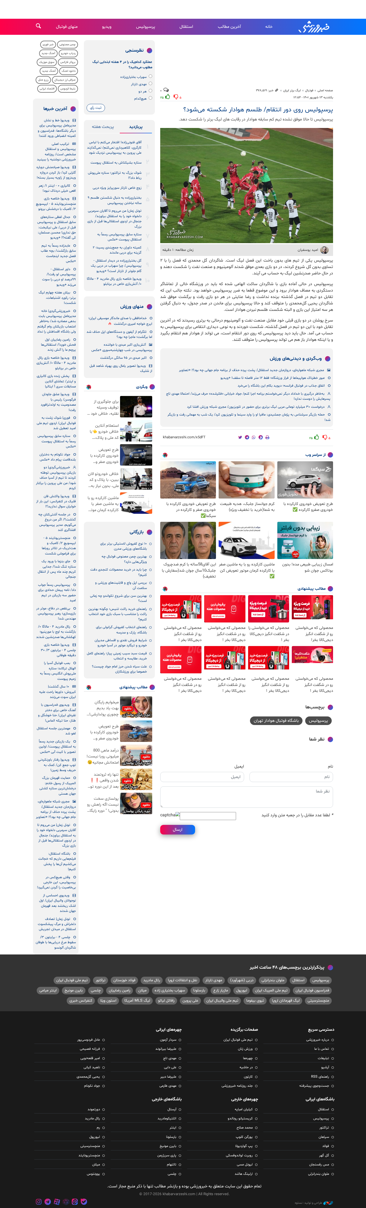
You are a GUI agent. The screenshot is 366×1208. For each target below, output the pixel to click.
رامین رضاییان (119, 990)
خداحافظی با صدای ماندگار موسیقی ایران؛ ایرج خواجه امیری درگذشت (120, 321)
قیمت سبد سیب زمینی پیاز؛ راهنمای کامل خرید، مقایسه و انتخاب (117, 656)
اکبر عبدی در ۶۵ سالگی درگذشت (123, 358)
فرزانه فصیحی (90, 1049)
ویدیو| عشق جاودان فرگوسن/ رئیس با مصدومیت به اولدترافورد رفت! (58, 402)
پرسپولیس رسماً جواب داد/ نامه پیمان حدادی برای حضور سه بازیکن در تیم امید (57, 593)
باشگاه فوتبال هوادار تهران (276, 721)
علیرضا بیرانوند (165, 1049)
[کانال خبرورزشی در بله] (83, 1202)
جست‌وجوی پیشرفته (314, 1086)
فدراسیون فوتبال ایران (312, 990)
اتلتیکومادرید (167, 1118)
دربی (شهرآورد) (241, 980)
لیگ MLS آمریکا (137, 1000)
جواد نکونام (92, 1086)
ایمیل (239, 766)
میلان (142, 990)
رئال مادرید (151, 980)
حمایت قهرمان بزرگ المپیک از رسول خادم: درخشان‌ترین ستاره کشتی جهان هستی (57, 786)
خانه (268, 27)
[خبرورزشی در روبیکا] (65, 1202)
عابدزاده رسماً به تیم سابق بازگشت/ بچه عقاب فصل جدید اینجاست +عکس (58, 253)
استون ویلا (108, 1000)
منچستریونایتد (89, 1155)
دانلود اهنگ (69, 71)
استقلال (186, 27)
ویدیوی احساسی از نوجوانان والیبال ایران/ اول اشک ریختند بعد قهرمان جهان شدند (57, 903)
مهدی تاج (169, 1058)
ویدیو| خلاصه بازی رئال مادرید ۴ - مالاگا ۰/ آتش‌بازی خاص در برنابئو (114, 281)
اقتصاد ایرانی (47, 89)
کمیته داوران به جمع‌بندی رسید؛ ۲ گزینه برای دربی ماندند (117, 250)
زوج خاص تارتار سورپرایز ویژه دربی (117, 188)
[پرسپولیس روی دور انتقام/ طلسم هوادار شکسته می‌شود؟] (246, 185)
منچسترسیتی (318, 1000)
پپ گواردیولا (244, 1146)
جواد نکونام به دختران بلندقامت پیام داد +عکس (57, 457)
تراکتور (100, 980)
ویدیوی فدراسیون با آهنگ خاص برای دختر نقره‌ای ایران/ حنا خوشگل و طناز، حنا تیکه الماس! (57, 713)
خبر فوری (48, 45)
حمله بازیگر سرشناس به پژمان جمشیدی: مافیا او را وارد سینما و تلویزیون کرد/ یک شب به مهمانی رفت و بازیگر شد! (248, 417)
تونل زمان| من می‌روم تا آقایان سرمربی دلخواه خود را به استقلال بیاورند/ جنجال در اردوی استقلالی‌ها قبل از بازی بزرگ (114, 219)
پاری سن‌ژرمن (166, 1155)
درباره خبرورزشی (317, 1039)
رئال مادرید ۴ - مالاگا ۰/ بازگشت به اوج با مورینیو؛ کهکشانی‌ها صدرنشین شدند (56, 632)
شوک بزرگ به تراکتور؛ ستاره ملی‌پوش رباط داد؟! (114, 175)
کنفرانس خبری (80, 1000)
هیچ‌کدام (140, 98)
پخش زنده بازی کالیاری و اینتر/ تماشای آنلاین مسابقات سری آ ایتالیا (56, 381)
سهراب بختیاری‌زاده (133, 77)
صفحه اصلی (325, 90)
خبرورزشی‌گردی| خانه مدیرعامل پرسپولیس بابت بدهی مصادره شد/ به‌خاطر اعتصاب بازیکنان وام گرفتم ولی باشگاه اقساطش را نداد (56, 321)
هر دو (143, 91)
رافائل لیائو (166, 1000)
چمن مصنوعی (67, 45)
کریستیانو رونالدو (240, 1118)
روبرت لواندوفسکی (239, 1155)
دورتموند (94, 1109)
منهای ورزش (132, 307)
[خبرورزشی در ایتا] (74, 1202)
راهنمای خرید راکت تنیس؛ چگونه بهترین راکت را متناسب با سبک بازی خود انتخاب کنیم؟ (117, 614)
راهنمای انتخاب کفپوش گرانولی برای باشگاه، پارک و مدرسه (121, 630)
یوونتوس (93, 1174)
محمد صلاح (245, 1127)
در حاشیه (246, 1067)
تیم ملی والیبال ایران (222, 1000)
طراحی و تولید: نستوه (308, 1203)
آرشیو (325, 1067)
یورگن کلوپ (244, 1137)
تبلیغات (323, 1058)
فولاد (325, 1146)
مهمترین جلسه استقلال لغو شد (56, 731)
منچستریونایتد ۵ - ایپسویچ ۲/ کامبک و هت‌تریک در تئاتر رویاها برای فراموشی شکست (59, 546)
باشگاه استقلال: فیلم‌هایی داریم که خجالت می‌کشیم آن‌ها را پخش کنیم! (57, 861)
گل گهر (324, 1155)
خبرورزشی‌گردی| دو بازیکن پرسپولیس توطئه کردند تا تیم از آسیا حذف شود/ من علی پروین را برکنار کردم (56, 478)
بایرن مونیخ (74, 990)
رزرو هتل (43, 80)
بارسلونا (199, 990)
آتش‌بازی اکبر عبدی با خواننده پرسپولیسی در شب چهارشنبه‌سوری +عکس (121, 347)
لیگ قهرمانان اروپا (286, 1000)
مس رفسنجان (319, 1164)
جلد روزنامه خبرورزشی (237, 1086)
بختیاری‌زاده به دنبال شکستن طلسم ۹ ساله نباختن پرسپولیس (114, 200)
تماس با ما (321, 1049)
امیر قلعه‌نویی (90, 1058)
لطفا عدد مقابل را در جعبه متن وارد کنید (297, 815)
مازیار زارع (220, 990)
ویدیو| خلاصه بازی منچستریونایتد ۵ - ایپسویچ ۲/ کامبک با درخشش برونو (56, 204)
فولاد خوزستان (124, 980)
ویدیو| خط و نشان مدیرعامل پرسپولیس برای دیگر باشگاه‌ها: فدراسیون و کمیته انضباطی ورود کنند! (57, 128)
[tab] (135, 128)
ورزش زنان (245, 1049)
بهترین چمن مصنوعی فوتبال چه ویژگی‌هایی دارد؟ (124, 559)
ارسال (177, 830)
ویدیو (106, 27)
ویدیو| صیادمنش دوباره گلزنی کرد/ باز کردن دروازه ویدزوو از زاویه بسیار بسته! (56, 172)
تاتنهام (171, 1164)
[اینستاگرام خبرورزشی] (38, 1202)
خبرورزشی (314, 27)
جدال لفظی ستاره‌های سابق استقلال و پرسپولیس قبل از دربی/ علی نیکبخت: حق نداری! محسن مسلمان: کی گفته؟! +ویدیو (56, 227)
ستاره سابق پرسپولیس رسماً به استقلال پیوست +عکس (119, 237)
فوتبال (309, 90)
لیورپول (241, 990)
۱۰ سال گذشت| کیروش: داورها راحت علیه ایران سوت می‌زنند (57, 692)
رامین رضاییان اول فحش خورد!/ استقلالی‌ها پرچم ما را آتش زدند (58, 345)
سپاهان (324, 1137)
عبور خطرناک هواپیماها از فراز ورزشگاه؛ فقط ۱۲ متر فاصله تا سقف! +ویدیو (273, 378)
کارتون (248, 1076)
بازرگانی (137, 532)
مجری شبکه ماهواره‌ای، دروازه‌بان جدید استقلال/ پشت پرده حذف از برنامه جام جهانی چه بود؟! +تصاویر (251, 370)
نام (330, 766)
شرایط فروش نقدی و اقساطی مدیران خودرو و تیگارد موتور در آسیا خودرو (121, 643)
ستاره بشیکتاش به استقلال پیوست (116, 162)
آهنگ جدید (48, 53)
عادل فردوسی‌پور (88, 1039)
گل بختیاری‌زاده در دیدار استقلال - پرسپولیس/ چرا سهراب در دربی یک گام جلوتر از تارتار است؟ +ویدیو (116, 266)
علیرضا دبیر (168, 1076)
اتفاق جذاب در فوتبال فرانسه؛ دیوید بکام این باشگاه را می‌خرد (281, 385)
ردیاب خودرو (68, 53)
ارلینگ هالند (244, 1174)
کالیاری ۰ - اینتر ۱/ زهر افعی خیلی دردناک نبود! (57, 188)
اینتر (173, 1127)
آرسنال (171, 1109)
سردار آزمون (168, 1039)
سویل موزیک (46, 62)
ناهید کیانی (92, 1067)
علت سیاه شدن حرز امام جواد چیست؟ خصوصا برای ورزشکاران (119, 669)
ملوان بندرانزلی (273, 980)
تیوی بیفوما (255, 1000)
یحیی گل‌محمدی (88, 1076)
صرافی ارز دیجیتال (65, 80)
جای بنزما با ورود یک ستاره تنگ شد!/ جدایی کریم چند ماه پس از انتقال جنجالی (57, 569)
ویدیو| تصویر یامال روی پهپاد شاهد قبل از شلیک (120, 368)
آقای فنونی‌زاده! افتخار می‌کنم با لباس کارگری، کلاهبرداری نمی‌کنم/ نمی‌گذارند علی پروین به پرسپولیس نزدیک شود (114, 147)
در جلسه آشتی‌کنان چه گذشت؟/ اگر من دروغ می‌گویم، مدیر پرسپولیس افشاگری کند (57, 522)
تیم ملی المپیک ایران (271, 990)
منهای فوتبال (67, 27)
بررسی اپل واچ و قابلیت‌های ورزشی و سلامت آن (121, 585)
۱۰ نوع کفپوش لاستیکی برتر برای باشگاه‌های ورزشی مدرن (123, 546)
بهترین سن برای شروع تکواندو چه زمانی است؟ (118, 598)
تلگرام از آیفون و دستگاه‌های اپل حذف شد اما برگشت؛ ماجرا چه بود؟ (119, 334)
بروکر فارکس (68, 62)
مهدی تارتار (139, 84)
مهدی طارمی (167, 1086)
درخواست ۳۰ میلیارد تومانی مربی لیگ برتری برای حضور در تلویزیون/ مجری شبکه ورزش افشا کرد (255, 407)
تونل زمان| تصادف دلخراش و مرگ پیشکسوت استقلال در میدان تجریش (57, 924)
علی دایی (170, 1067)
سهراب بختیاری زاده (170, 990)
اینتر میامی (48, 990)
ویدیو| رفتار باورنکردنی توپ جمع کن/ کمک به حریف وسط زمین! (57, 765)
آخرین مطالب (229, 27)
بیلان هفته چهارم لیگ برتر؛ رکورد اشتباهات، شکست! (57, 297)
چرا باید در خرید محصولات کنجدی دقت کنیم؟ (118, 572)
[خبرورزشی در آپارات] (56, 1202)
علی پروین (190, 1000)
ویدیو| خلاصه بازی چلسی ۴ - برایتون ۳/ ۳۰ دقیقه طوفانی (58, 650)
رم (98, 1127)
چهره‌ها (248, 1058)
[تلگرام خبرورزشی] (48, 1202)
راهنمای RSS (320, 1076)
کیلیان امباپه (244, 1109)
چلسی (96, 990)
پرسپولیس (145, 27)
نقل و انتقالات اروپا (182, 980)
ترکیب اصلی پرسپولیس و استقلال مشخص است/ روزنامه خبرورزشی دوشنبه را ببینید (56, 152)
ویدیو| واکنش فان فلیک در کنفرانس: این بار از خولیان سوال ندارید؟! (56, 501)
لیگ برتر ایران (292, 90)
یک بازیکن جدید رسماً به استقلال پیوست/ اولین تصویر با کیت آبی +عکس (57, 746)
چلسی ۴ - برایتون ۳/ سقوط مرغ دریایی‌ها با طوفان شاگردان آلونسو (56, 942)
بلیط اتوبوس (68, 89)
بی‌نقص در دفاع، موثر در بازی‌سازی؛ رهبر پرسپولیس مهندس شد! (56, 613)
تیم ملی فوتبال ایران (72, 980)
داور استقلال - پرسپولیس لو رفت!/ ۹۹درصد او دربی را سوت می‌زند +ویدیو (59, 277)
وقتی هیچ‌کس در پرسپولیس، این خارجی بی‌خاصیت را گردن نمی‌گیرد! (56, 882)
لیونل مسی (245, 1164)
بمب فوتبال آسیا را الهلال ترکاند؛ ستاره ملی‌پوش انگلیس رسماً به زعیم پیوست (58, 671)
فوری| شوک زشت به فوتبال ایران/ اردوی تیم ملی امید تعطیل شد (56, 423)
